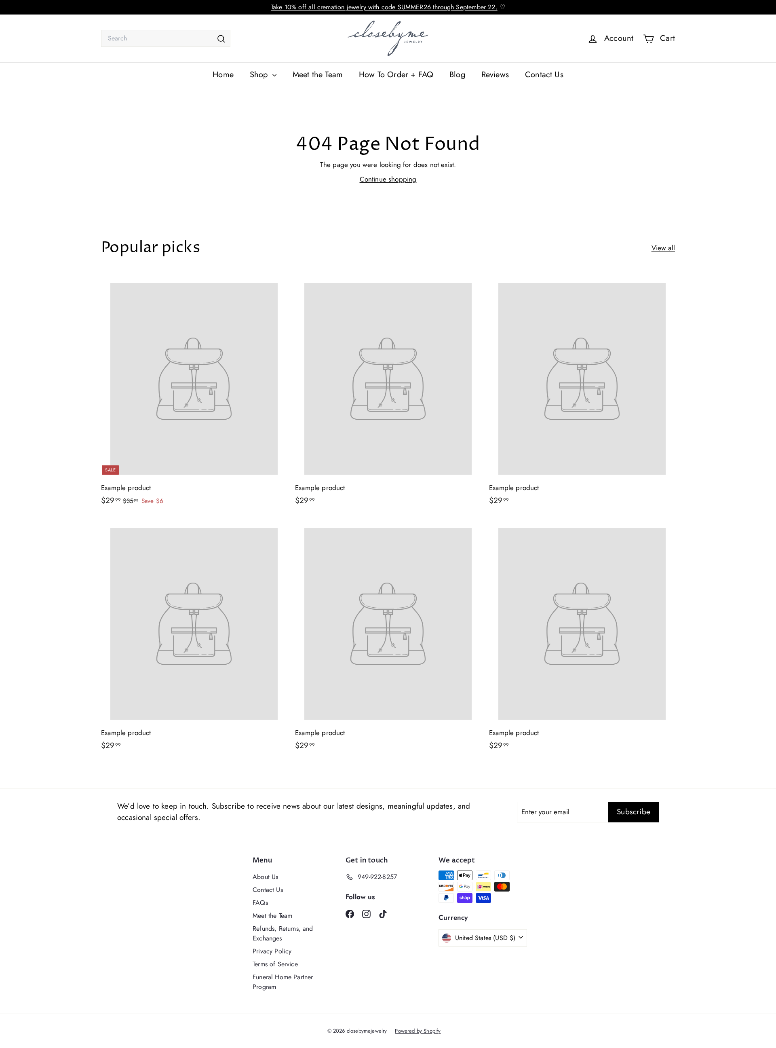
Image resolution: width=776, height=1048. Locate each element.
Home (223, 74)
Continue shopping (388, 179)
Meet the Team (318, 74)
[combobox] (165, 38)
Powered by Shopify (418, 1031)
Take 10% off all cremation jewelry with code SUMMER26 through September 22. (384, 7)
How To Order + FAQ (396, 74)
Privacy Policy (272, 951)
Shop (260, 74)
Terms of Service (275, 964)
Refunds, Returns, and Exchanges (283, 933)
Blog (457, 74)
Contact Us (544, 74)
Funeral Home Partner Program (283, 981)
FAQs (260, 902)
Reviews (495, 74)
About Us (265, 876)
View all (663, 248)
